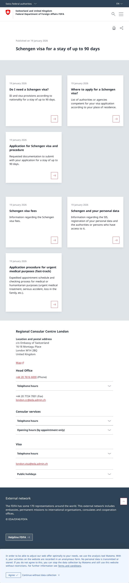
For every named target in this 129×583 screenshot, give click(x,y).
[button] (123, 501)
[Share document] (121, 27)
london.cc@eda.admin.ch (31, 400)
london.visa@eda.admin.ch (32, 464)
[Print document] (114, 27)
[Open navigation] (121, 14)
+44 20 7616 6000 (26, 377)
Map (18, 362)
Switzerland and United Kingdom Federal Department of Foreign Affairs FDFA (40, 12)
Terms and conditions (69, 565)
